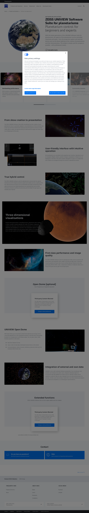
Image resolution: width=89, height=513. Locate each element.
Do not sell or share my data (57, 92)
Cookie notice (28, 88)
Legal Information (36, 88)
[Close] (65, 53)
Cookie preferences (30, 92)
